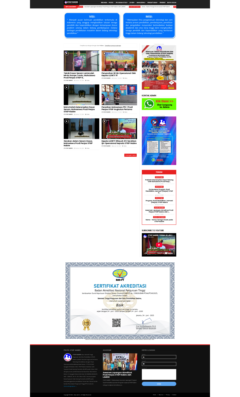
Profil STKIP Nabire (104, 6)
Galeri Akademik (159, 207)
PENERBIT (163, 2)
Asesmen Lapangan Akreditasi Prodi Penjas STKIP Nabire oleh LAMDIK (117, 374)
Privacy (168, 394)
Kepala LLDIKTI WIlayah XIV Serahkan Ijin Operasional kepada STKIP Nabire (119, 142)
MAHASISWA (141, 2)
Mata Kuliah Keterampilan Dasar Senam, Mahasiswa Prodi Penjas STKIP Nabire (79, 109)
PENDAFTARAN (152, 2)
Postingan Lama (130, 155)
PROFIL (111, 2)
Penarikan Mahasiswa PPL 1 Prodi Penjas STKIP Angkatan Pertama (117, 108)
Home (154, 394)
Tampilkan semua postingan (113, 45)
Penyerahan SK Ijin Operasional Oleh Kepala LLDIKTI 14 (119, 74)
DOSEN (132, 2)
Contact (174, 394)
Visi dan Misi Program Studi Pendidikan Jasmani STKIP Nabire (170, 6)
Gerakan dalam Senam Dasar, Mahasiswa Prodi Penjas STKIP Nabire (78, 143)
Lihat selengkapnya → (70, 386)
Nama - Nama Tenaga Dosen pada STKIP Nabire (125, 6)
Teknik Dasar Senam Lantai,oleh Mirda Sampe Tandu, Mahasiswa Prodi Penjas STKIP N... (79, 75)
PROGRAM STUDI (121, 2)
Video (87, 80)
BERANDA (104, 2)
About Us (161, 394)
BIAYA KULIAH (171, 2)
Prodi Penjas (147, 6)
